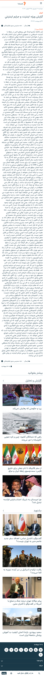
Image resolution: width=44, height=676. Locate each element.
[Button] (27, 26)
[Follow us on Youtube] (16, 650)
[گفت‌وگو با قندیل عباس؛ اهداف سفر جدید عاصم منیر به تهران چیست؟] (22, 525)
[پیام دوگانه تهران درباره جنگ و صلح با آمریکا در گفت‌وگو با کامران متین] (22, 587)
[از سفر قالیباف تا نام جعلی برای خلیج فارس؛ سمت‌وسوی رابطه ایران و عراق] (22, 455)
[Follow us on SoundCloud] (11, 650)
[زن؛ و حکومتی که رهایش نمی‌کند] (22, 395)
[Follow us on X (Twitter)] (21, 650)
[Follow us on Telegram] (26, 650)
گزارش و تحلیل (33, 380)
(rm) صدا (39, 29)
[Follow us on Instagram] (6, 650)
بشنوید (37, 510)
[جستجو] (39, 673)
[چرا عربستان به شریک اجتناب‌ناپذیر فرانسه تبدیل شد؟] (22, 486)
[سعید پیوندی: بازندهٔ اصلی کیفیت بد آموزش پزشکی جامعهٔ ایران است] (22, 619)
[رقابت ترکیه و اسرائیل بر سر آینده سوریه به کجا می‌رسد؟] (22, 556)
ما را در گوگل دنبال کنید (25, 673)
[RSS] (36, 650)
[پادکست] (11, 673)
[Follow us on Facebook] (31, 650)
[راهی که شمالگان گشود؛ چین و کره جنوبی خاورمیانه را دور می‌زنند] (22, 423)
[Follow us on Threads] (41, 655)
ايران (41, 12)
